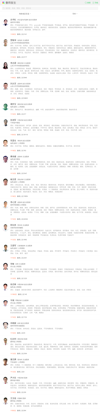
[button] (88, 2)
